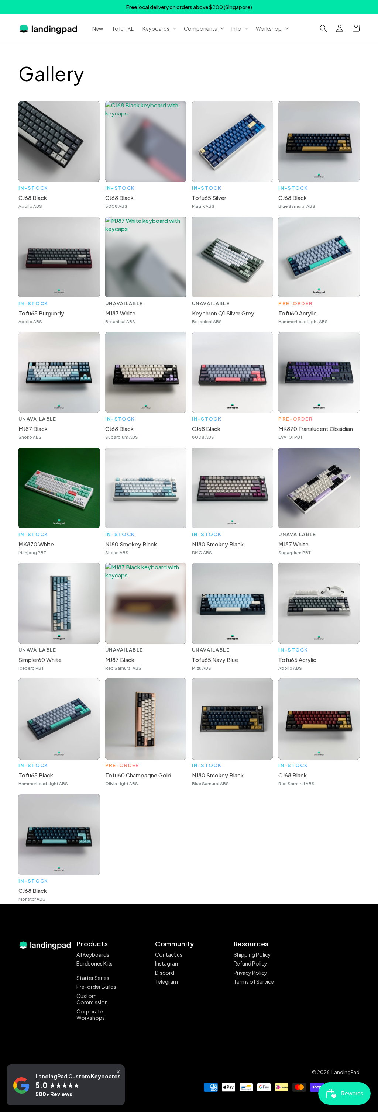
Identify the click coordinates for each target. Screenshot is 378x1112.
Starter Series (92, 977)
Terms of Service (254, 981)
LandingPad (345, 1072)
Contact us (168, 954)
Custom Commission (92, 999)
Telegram (166, 981)
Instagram (167, 963)
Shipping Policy (252, 954)
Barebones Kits (94, 963)
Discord (164, 972)
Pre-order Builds (96, 986)
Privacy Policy (250, 972)
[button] (323, 28)
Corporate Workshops (90, 1014)
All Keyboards (92, 954)
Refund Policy (250, 963)
